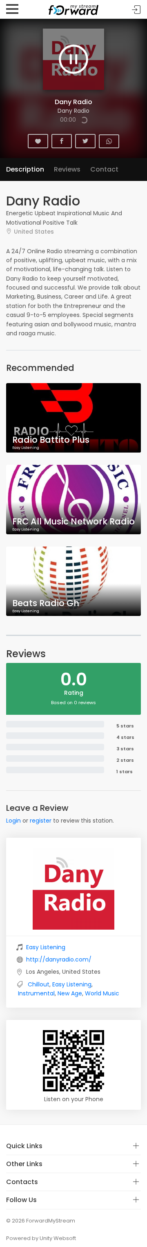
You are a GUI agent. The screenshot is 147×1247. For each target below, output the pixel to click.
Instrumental (36, 993)
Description (25, 169)
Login (13, 820)
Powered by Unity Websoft (41, 1238)
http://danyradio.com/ (58, 959)
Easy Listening (45, 947)
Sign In (136, 9)
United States (34, 231)
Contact (104, 169)
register (40, 820)
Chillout (38, 984)
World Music (102, 993)
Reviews (67, 169)
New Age (70, 993)
